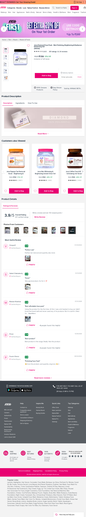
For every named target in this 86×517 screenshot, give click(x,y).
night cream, (20, 495)
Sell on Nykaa (24, 423)
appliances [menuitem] (21, 12)
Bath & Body (71, 416)
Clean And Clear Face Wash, (53, 503)
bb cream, (13, 484)
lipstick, (10, 482)
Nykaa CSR (7, 424)
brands (19, 8)
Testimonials (8, 421)
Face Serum (53, 505)
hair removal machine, (58, 491)
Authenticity (7, 415)
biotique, (49, 482)
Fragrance (71, 427)
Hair (69, 413)
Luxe (69, 433)
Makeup (70, 407)
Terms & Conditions (24, 471)
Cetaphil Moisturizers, (48, 499)
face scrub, (18, 497)
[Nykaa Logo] (3, 7)
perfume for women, (67, 482)
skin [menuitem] (9, 12)
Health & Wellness (73, 424)
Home (4, 40)
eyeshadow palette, (33, 486)
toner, (23, 486)
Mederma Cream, (43, 497)
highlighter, (17, 482)
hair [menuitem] (13, 12)
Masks (15, 40)
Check (79, 77)
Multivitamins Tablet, (56, 497)
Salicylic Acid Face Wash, (24, 503)
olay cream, (32, 488)
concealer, (33, 482)
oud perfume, (26, 493)
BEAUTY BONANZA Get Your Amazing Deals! (17, 2)
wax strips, (64, 488)
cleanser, (43, 486)
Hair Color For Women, (33, 499)
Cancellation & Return (26, 417)
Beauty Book (40, 407)
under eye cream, (53, 488)
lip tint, (44, 488)
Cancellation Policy (51, 471)
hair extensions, (22, 488)
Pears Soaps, (20, 505)
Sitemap (54, 421)
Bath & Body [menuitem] (30, 12)
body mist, (52, 493)
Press (6, 418)
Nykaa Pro (55, 419)
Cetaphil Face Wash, (29, 497)
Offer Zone (55, 407)
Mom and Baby (72, 421)
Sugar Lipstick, (48, 501)
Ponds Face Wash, (63, 499)
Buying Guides (40, 413)
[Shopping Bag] (84, 7)
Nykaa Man (55, 413)
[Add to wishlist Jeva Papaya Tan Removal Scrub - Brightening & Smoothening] (5, 191)
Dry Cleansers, (44, 505)
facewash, (29, 495)
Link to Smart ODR (9, 437)
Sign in (74, 8)
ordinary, (17, 486)
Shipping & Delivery (26, 420)
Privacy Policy (63, 471)
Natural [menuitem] (38, 12)
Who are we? (8, 410)
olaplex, (46, 493)
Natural (70, 430)
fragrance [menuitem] (75, 12)
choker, (18, 493)
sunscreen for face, (17, 491)
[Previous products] (3, 171)
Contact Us (23, 407)
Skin (9, 40)
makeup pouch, (37, 493)
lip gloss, (56, 482)
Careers (6, 412)
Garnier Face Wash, (18, 499)
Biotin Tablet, (57, 501)
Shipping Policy (37, 471)
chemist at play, (52, 486)
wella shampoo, (62, 493)
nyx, (34, 495)
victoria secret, (22, 484)
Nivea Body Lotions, (19, 501)
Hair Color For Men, (31, 505)
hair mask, (62, 484)
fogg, (39, 488)
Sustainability (8, 427)
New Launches (56, 410)
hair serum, (25, 482)
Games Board (40, 410)
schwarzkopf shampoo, (44, 495)
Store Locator (24, 415)
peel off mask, (68, 495)
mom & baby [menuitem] (47, 12)
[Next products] (82, 171)
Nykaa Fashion (32, 8)
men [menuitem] (69, 12)
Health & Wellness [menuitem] (59, 12)
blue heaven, (58, 495)
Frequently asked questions (25, 411)
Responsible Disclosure (8, 430)
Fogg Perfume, (38, 503)
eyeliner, (56, 484)
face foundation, (44, 491)
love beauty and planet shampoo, (41, 484)
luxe (24, 8)
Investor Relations (9, 434)
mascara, (61, 486)
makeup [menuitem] (4, 12)
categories (11, 8)
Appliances (71, 419)
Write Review (39, 217)
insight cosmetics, (31, 491)
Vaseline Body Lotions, (34, 501)
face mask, (42, 482)
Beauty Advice (44, 8)
